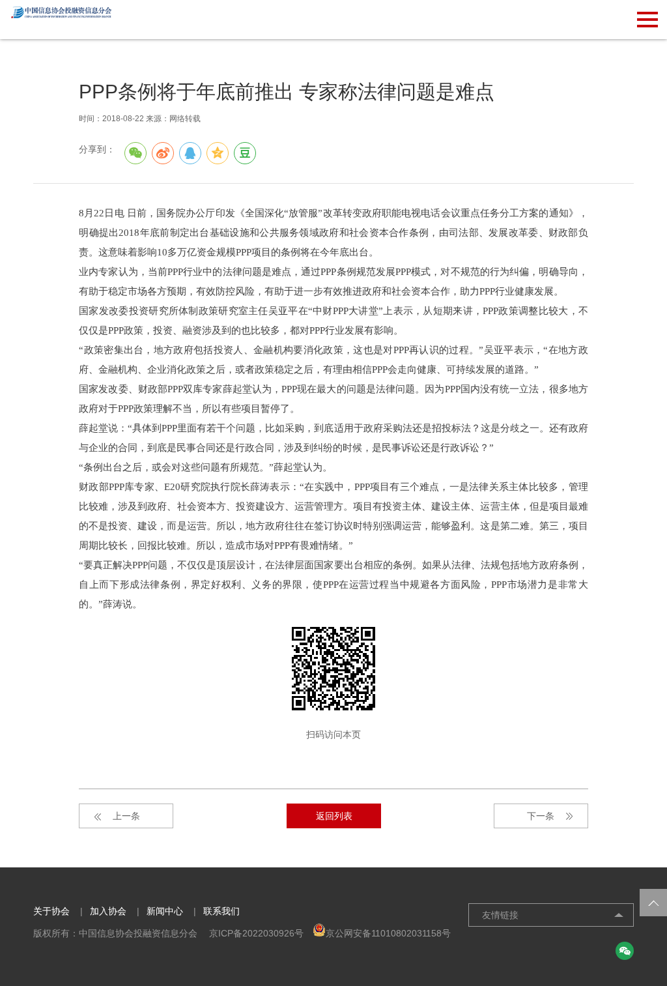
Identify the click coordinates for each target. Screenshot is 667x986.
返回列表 (334, 816)
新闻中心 (165, 911)
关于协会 (51, 911)
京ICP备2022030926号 (256, 933)
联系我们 (221, 911)
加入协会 (108, 911)
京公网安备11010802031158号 (388, 933)
